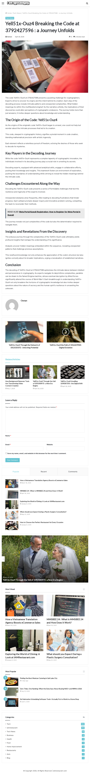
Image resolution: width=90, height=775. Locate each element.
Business (10, 735)
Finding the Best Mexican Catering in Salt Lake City (38, 678)
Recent (44, 471)
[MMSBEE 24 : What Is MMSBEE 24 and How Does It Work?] (11, 494)
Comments (72, 471)
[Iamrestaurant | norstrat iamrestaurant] (18, 3)
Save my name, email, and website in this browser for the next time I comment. (36, 453)
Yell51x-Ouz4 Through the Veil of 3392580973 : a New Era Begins (44, 383)
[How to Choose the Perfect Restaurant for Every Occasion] (11, 525)
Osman (9, 37)
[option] (45, 559)
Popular (16, 471)
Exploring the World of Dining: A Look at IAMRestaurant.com (42, 501)
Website (50, 444)
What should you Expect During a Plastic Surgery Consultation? (43, 512)
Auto (8, 754)
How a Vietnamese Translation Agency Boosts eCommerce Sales (44, 480)
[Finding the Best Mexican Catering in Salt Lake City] (11, 681)
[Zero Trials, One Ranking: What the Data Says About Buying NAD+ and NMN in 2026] (11, 692)
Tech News (17, 13)
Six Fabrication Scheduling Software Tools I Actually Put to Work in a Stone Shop (49, 699)
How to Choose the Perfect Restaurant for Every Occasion (41, 522)
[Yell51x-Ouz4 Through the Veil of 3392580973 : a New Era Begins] (45, 372)
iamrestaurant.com (60, 771)
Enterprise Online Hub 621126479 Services (23, 580)
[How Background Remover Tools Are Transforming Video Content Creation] (17, 372)
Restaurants (11, 750)
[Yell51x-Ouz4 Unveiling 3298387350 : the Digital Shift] (73, 372)
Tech (9, 724)
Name (8, 436)
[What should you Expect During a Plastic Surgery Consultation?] (11, 515)
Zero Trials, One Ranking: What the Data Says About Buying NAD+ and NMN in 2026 (51, 689)
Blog (8, 758)
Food (8, 743)
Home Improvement (14, 747)
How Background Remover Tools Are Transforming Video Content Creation (17, 383)
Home (9, 13)
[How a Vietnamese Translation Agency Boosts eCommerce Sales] (11, 483)
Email (8, 444)
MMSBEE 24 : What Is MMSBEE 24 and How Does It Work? (41, 491)
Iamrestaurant (12, 728)
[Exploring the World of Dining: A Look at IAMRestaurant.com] (11, 504)
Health (9, 739)
